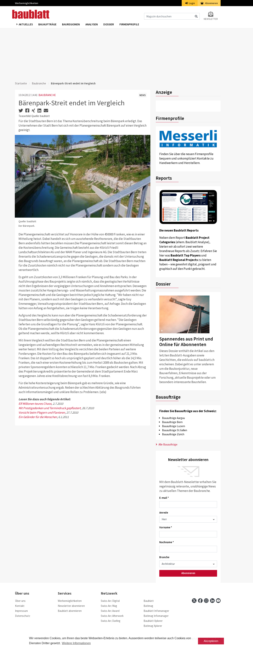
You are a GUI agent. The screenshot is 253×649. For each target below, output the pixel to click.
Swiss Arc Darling (110, 621)
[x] (194, 600)
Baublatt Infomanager (156, 611)
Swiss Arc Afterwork (112, 616)
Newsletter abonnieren (71, 606)
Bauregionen (71, 24)
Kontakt (19, 606)
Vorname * (165, 527)
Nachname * (166, 542)
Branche (164, 557)
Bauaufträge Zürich (173, 434)
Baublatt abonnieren (70, 611)
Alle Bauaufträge (167, 444)
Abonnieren (211, 3)
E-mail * (164, 497)
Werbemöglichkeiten (26, 3)
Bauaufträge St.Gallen (174, 430)
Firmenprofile (129, 24)
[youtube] (218, 600)
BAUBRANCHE (47, 95)
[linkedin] (212, 600)
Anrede (163, 512)
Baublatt (149, 601)
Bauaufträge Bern (172, 422)
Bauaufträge (47, 24)
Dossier (108, 24)
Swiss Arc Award (110, 611)
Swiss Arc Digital (110, 601)
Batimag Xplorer (153, 626)
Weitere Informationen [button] (76, 643)
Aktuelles (26, 24)
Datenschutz (22, 616)
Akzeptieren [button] (211, 641)
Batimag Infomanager (156, 616)
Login (191, 3)
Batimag (148, 606)
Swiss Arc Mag (109, 606)
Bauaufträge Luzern (173, 426)
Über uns (20, 601)
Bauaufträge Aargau (173, 418)
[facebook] (200, 600)
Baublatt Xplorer (153, 621)
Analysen (91, 24)
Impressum (21, 611)
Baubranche (39, 83)
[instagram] (206, 600)
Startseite (21, 83)
